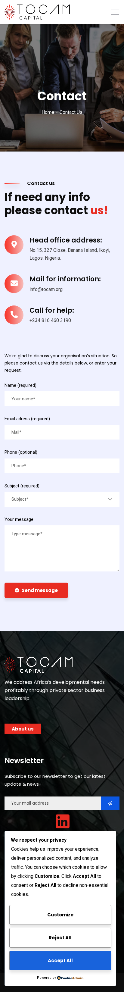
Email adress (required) (27, 418)
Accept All (60, 960)
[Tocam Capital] (37, 11)
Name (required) (20, 385)
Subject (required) (22, 486)
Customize (60, 915)
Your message (19, 519)
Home (48, 112)
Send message (40, 590)
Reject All (60, 937)
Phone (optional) (21, 452)
